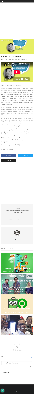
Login (31, 357)
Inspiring (9, 59)
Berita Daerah (13, 390)
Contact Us (23, 391)
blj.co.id (4, 59)
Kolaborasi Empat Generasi (15, 219)
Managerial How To (16, 59)
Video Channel (20, 390)
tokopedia (10, 149)
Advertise (10, 391)
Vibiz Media (27, 390)
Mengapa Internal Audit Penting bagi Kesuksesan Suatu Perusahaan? (18, 210)
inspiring (4, 149)
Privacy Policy (17, 391)
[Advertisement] (17, 20)
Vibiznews (6, 390)
